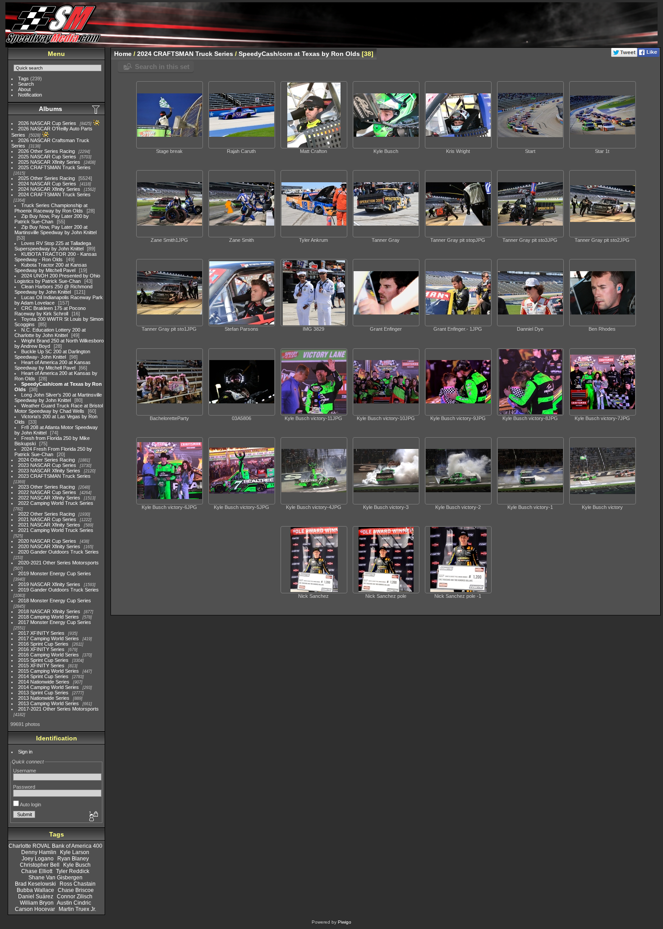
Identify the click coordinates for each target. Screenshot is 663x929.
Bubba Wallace (35, 890)
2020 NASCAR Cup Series (47, 541)
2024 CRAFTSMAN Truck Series (54, 194)
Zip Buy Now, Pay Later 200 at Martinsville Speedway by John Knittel (55, 229)
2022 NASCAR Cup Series (47, 492)
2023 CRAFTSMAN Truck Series (54, 476)
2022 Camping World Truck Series (55, 503)
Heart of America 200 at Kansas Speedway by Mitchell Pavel (52, 365)
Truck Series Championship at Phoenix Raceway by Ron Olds (50, 208)
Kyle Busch (77, 865)
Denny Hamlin (38, 852)
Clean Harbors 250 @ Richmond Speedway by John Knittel (53, 289)
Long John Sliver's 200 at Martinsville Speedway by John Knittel (58, 397)
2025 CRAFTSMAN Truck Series (54, 167)
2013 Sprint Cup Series (43, 692)
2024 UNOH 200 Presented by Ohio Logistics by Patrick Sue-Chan (57, 278)
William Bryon (37, 903)
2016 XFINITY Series (41, 649)
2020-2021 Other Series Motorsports (58, 562)
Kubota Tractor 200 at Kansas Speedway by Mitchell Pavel (50, 267)
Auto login (30, 804)
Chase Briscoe (76, 890)
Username (24, 770)
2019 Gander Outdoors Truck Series (58, 589)
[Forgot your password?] (93, 817)
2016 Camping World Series (48, 654)
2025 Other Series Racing (46, 178)
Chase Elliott (36, 871)
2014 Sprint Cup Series (43, 676)
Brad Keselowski (35, 884)
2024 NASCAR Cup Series (47, 183)
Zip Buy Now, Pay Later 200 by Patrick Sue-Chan (51, 218)
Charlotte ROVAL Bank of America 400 (55, 846)
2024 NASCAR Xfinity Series (49, 189)
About (24, 89)
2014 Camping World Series (48, 687)
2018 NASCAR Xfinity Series (49, 611)
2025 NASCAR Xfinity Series (49, 162)
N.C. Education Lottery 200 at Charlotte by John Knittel (50, 332)
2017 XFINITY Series (41, 633)
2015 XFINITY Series (41, 665)
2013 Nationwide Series (43, 698)
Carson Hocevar (35, 909)
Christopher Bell (40, 865)
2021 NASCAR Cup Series (47, 519)
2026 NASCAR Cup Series (47, 123)
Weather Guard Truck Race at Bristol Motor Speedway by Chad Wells (58, 408)
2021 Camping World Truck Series (55, 530)
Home (123, 53)
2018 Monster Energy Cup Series (54, 600)
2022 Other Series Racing (46, 514)
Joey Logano (38, 858)
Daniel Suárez (35, 896)
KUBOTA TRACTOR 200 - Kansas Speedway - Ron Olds (55, 256)
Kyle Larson (74, 852)
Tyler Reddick (72, 871)
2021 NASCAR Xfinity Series (49, 524)
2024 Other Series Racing (46, 459)
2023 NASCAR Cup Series (47, 465)
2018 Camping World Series (48, 616)
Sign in (25, 751)
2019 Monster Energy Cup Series (54, 573)
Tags (23, 78)
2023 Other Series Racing (46, 487)
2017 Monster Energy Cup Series (54, 622)
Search (26, 84)
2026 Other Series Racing (46, 151)
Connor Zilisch (74, 896)
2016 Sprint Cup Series (43, 644)
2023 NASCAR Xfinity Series (49, 470)
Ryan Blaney (73, 858)
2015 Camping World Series (48, 671)
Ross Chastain (78, 884)
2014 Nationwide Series (43, 681)
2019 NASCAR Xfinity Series (49, 584)
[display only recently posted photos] (96, 109)
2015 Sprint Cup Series (43, 660)
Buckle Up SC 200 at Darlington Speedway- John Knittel (52, 354)
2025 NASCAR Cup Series (47, 156)
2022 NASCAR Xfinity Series (49, 497)
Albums (50, 108)
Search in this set (162, 66)
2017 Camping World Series (48, 638)
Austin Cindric (74, 903)
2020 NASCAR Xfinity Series (49, 546)
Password (24, 787)
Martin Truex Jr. (77, 909)
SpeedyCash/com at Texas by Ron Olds (299, 53)
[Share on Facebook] (648, 55)
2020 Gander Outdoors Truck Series (58, 552)
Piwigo (344, 922)
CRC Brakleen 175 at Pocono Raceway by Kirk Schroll (50, 310)
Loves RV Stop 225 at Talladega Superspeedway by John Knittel (52, 245)
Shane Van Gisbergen (55, 877)
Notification (30, 94)
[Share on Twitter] (624, 55)
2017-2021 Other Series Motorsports (58, 709)
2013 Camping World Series (48, 703)
